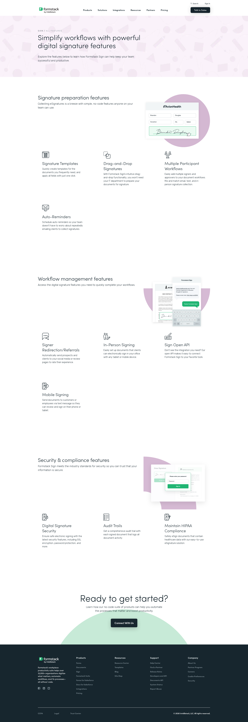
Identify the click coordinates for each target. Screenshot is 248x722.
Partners (151, 9)
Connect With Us (124, 623)
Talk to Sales (200, 9)
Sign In (207, 3)
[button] (87, 10)
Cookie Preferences (196, 676)
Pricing (164, 9)
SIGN (40, 31)
